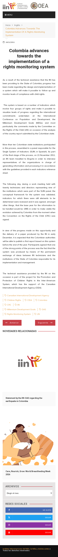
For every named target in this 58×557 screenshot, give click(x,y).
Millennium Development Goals (21, 309)
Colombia (42, 300)
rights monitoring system (19, 314)
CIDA (29, 300)
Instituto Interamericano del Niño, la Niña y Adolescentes (26, 549)
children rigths (14, 300)
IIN (18, 305)
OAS (44, 309)
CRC (9, 305)
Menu (9, 15)
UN (38, 314)
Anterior (14, 322)
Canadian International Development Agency (28, 295)
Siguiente (43, 322)
